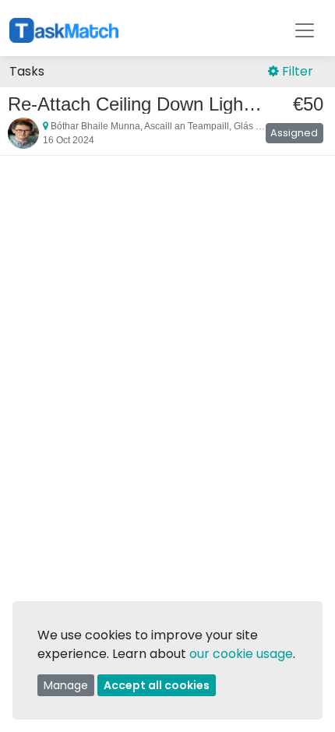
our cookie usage (241, 654)
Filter (296, 71)
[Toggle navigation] (305, 30)
